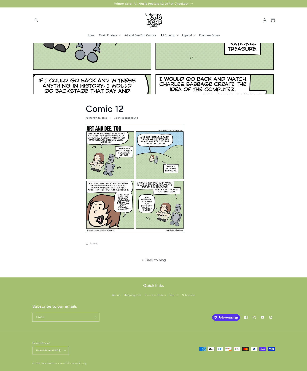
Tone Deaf (46, 363)
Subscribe (188, 295)
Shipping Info (132, 295)
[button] (36, 20)
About (116, 295)
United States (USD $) (48, 350)
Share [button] (93, 243)
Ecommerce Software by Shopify (69, 363)
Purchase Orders (155, 295)
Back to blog (156, 260)
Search (174, 295)
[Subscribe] (95, 317)
